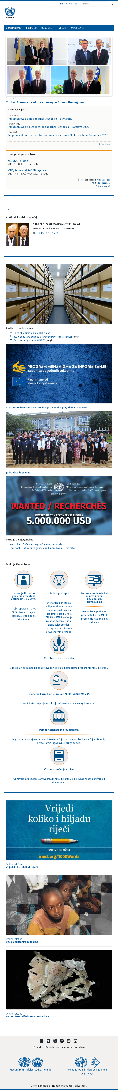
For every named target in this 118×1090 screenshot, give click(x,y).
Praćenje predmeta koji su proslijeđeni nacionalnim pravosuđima (94, 598)
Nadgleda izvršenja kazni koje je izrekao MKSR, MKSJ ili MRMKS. (59, 703)
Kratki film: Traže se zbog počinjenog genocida (36, 544)
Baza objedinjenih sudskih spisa (32, 333)
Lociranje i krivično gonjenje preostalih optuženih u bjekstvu (23, 596)
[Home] (10, 11)
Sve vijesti (105, 144)
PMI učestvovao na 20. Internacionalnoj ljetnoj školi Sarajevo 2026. (48, 127)
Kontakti (38, 1047)
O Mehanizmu (14, 28)
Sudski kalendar (102, 183)
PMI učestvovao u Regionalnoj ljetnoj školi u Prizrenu (40, 118)
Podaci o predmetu (48, 233)
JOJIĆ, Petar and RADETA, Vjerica (27, 170)
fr (65, 3)
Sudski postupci (59, 593)
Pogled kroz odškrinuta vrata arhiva (27, 1015)
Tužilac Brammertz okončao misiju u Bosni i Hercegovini (45, 102)
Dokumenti (47, 28)
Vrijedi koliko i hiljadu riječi (22, 866)
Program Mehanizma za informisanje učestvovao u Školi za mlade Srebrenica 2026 (58, 135)
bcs (70, 3)
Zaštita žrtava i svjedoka (59, 658)
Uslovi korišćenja (40, 1085)
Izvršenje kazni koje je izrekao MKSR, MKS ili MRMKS (59, 694)
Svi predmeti (104, 186)
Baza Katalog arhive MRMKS (30, 340)
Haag (108, 180)
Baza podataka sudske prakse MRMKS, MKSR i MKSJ (42, 336)
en (61, 3)
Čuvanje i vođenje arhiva (59, 769)
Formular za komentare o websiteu (65, 1047)
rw (75, 3)
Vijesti (62, 28)
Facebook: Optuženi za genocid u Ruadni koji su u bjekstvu (42, 548)
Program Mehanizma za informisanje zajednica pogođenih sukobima (46, 407)
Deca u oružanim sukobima (22, 940)
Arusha (100, 180)
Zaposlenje (77, 28)
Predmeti (31, 28)
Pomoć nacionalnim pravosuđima (59, 729)
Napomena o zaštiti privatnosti (69, 1085)
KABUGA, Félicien (18, 161)
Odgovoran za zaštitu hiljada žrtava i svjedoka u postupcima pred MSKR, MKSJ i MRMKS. (59, 667)
